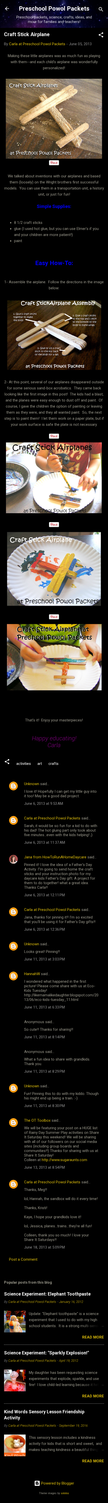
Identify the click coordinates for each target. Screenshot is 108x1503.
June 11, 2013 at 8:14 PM (44, 1037)
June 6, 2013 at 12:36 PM (44, 929)
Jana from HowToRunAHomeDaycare (55, 857)
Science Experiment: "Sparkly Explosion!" (46, 1352)
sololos (65, 1493)
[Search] (101, 10)
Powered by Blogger (57, 1483)
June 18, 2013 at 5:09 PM (44, 1247)
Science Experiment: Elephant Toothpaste (47, 1294)
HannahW (32, 974)
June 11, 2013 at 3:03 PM (44, 959)
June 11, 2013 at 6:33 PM (44, 1007)
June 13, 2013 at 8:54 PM (44, 1167)
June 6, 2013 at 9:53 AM (43, 803)
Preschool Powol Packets (54, 8)
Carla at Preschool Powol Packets (52, 818)
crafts (53, 763)
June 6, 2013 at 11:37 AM (44, 842)
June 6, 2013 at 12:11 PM (44, 895)
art (39, 763)
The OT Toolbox (37, 1120)
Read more (93, 1337)
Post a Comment (23, 1259)
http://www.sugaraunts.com (64, 1160)
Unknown (31, 784)
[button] (101, 36)
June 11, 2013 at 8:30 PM (44, 1105)
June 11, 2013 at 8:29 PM (44, 1071)
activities (23, 763)
